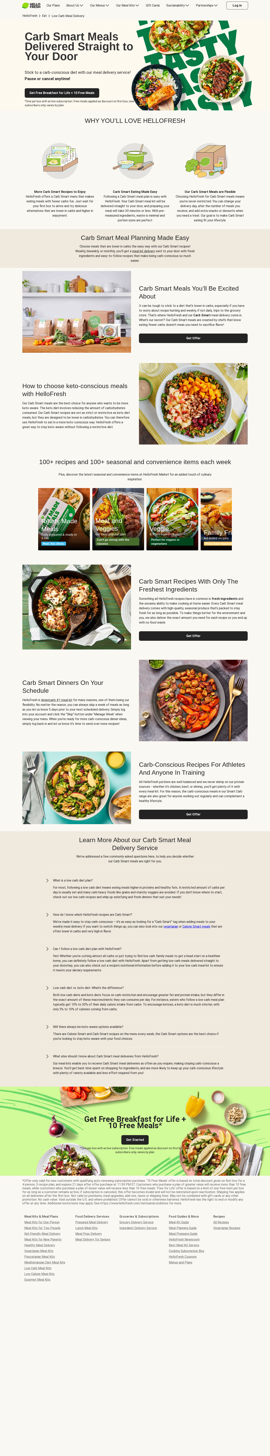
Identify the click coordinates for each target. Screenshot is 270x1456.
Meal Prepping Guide (183, 1234)
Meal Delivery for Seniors (92, 1239)
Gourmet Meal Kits (37, 1280)
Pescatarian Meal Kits (39, 1257)
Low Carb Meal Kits (37, 1268)
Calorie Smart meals (196, 926)
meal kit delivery (143, 251)
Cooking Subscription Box (186, 1251)
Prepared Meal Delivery (91, 1222)
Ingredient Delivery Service (138, 1228)
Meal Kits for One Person (41, 1222)
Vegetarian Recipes (226, 1228)
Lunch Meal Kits (86, 1228)
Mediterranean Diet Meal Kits (44, 1262)
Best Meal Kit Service (184, 1245)
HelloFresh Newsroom (184, 1239)
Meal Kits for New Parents (42, 1239)
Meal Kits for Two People (42, 1228)
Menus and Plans (180, 1262)
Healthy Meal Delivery (39, 1245)
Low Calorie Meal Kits (39, 1274)
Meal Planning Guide (183, 1228)
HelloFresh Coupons (183, 1257)
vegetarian (170, 926)
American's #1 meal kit (56, 700)
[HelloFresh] (31, 6)
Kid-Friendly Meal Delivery (42, 1234)
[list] (135, 519)
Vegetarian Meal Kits (38, 1251)
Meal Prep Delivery (88, 1234)
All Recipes (221, 1222)
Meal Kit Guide (179, 1222)
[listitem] (59, 177)
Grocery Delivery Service (136, 1222)
